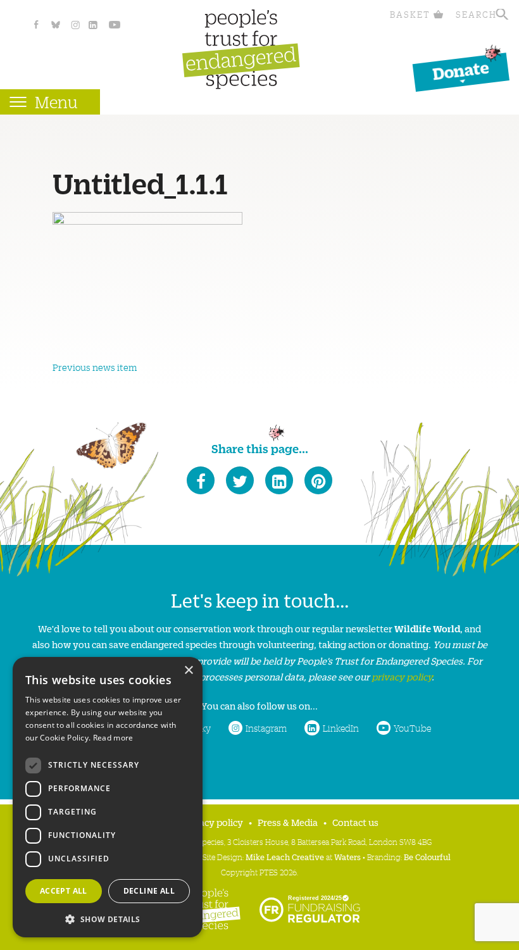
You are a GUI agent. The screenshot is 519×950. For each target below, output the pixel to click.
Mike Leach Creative (285, 856)
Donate (461, 70)
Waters (347, 856)
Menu (56, 101)
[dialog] (108, 797)
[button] (107, 918)
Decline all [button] (149, 890)
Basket (410, 14)
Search (476, 14)
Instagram (266, 728)
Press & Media (288, 822)
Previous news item (95, 367)
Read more (113, 737)
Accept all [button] (63, 890)
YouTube (412, 728)
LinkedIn (341, 728)
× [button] (188, 670)
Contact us (355, 822)
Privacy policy (212, 822)
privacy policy (402, 676)
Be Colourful (427, 856)
